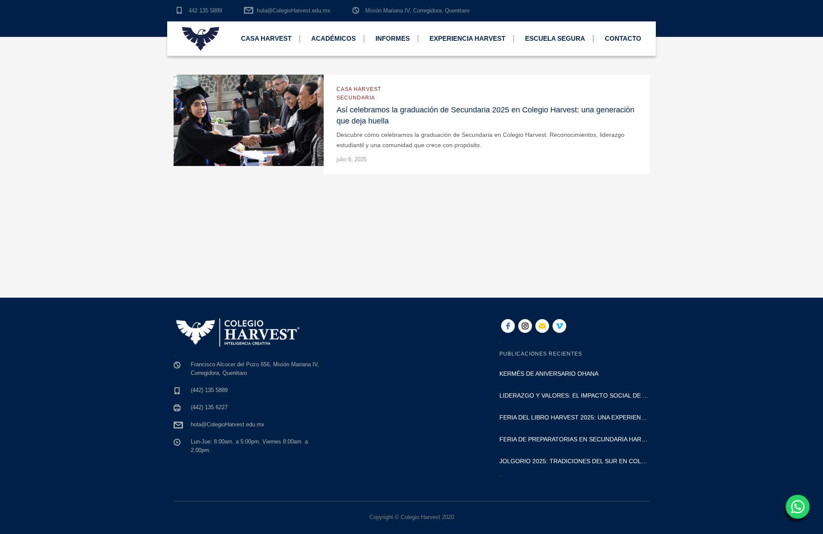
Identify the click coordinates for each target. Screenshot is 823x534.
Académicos (333, 38)
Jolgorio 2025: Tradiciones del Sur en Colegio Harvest (574, 461)
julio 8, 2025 (351, 159)
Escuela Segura (555, 38)
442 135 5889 (205, 10)
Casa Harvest (266, 38)
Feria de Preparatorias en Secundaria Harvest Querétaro (574, 439)
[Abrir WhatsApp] (796, 509)
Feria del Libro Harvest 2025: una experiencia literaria (574, 417)
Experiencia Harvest (467, 38)
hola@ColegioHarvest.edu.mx (293, 10)
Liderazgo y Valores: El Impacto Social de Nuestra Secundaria (574, 395)
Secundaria (355, 98)
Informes (392, 38)
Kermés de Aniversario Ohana (548, 373)
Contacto (623, 38)
